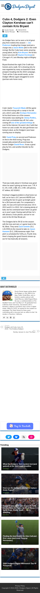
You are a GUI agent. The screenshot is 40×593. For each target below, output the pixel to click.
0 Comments (23, 32)
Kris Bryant (23, 52)
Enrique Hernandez (28, 113)
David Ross (19, 144)
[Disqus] (20, 393)
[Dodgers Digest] (20, 6)
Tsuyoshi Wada (19, 108)
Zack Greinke (24, 227)
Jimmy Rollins (30, 118)
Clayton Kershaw (25, 55)
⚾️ (20, 426)
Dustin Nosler (9, 30)
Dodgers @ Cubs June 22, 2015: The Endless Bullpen (14, 327)
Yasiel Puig (11, 137)
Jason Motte (18, 48)
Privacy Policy (20, 586)
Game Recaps (10, 32)
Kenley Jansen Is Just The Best (24, 331)
